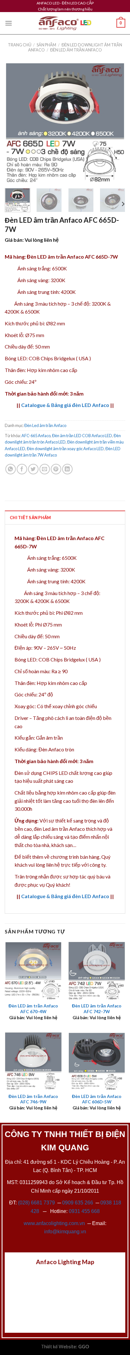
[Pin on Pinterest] (56, 469)
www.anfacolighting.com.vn (54, 1223)
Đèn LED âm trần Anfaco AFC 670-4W (33, 1008)
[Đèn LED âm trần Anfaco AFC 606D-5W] (96, 1061)
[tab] (65, 517)
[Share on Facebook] (22, 469)
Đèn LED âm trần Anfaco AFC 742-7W (96, 1008)
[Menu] (8, 23)
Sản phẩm (46, 44)
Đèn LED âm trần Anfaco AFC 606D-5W (96, 1099)
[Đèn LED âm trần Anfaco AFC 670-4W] (33, 970)
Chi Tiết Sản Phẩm (30, 517)
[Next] (115, 123)
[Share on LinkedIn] (67, 469)
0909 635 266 (77, 1202)
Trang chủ (19, 44)
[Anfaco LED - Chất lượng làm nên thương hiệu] (65, 23)
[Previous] (15, 123)
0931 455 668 (84, 1211)
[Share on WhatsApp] (10, 469)
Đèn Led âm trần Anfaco (76, 49)
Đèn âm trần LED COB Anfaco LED (82, 435)
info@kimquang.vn (65, 1231)
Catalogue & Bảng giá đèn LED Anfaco (65, 405)
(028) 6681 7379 (37, 1202)
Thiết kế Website (58, 1346)
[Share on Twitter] (33, 469)
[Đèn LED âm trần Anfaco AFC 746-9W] (33, 1061)
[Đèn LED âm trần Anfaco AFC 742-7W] (96, 970)
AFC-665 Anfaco (35, 435)
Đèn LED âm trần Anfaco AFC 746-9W (33, 1099)
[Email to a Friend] (44, 469)
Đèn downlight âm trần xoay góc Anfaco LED (65, 448)
